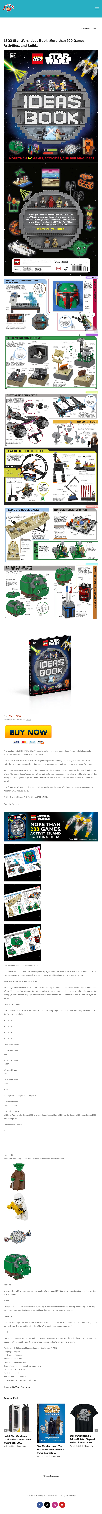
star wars (28, 1387)
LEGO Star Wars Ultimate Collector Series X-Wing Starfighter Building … (16, 1438)
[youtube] (62, 1506)
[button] (5, 1431)
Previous (86, 28)
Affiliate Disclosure (51, 1477)
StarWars (15, 1387)
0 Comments (21, 1445)
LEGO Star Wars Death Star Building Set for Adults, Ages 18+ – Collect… (50, 1439)
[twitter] (47, 1506)
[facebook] (40, 1506)
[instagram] (55, 1506)
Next (94, 28)
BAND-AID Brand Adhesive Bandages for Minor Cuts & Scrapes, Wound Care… (83, 1450)
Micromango (71, 1497)
